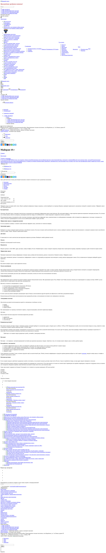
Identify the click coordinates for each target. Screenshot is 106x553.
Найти (2, 141)
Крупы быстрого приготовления (13, 161)
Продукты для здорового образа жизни (22, 159)
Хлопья (63, 161)
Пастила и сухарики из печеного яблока (10, 502)
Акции (2, 519)
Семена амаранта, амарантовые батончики (11, 494)
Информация (4, 512)
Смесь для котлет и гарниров (66, 159)
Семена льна (44, 161)
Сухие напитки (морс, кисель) (84, 159)
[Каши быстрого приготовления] (14, 35)
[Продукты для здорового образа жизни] (14, 27)
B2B (21, 162)
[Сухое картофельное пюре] (14, 66)
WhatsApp (7, 137)
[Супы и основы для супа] (14, 61)
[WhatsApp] (11, 145)
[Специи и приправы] (14, 64)
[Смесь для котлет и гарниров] (14, 38)
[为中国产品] (14, 24)
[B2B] (14, 77)
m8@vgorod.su (5, 130)
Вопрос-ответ (4, 514)
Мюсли (75, 159)
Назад (7, 117)
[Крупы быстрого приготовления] (14, 48)
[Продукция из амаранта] (14, 72)
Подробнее (9, 392)
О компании (4, 517)
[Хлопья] (14, 59)
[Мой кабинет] (1, 17)
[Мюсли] (14, 40)
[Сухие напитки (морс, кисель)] (14, 43)
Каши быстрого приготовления (51, 159)
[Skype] (13, 145)
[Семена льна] (14, 53)
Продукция (3, 489)
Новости (3, 520)
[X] (7, 145)
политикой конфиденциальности (18, 486)
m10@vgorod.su (4, 131)
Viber (6, 136)
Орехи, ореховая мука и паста (54, 161)
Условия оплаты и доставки (7, 515)
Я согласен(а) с (14, 486)
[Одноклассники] (3, 145)
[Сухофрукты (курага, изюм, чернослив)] (14, 69)
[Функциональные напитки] (14, 46)
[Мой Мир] (5, 145)
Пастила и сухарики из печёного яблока (31, 161)
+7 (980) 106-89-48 (5, 9)
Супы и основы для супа (71, 161)
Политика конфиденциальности (8, 516)
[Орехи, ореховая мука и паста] (14, 56)
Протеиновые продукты (37, 159)
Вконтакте (7, 134)
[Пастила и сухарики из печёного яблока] (14, 51)
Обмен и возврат (5, 521)
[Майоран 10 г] (7, 166)
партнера (84, 353)
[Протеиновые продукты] (14, 31)
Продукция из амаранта (12, 162)
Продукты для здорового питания (9, 503)
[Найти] (1, 8)
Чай (19, 162)
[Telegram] (15, 145)
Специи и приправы (6, 501)
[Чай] (14, 74)
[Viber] (9, 145)
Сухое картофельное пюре (83, 161)
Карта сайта (3, 523)
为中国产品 (9, 159)
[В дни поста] (14, 21)
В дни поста (4, 159)
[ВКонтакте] (1, 145)
